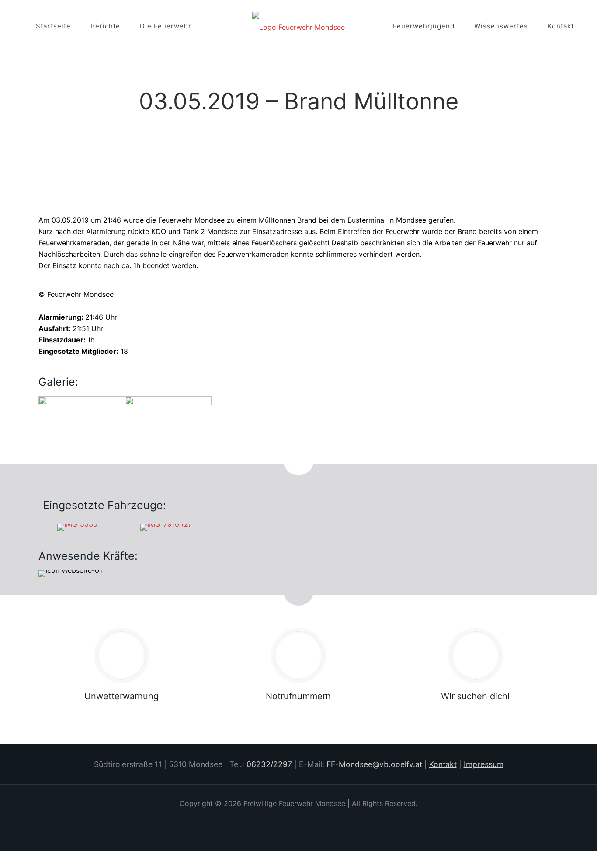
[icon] (310, 819)
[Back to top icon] (546, 828)
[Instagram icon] (298, 819)
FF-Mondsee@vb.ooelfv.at (374, 764)
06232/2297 (269, 764)
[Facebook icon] (287, 819)
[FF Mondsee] (298, 26)
